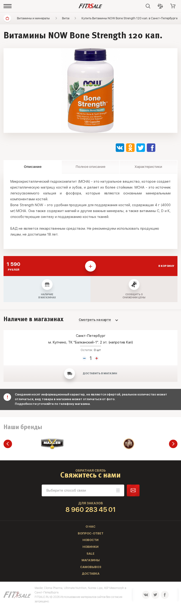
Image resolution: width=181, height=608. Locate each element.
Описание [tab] (32, 167)
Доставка (90, 573)
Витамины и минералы (33, 18)
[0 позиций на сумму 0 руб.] (173, 6)
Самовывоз (90, 567)
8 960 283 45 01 (91, 509)
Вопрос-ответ (90, 533)
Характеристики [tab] (148, 167)
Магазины (91, 560)
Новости (90, 540)
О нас (90, 526)
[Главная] (7, 18)
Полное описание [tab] (90, 167)
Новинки (90, 547)
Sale (90, 553)
